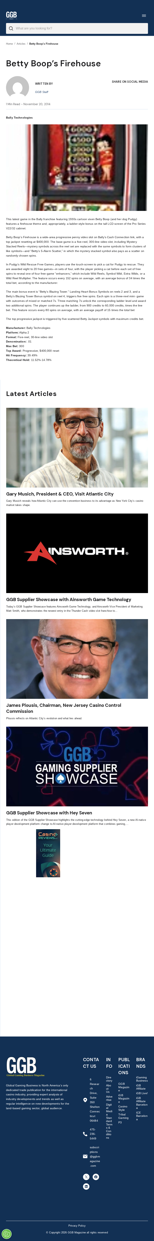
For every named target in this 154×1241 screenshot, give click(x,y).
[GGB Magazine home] (11, 15)
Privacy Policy (77, 1225)
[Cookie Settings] (7, 1234)
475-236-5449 (93, 1134)
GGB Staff (41, 92)
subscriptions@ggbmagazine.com (95, 1156)
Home (9, 43)
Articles (21, 43)
